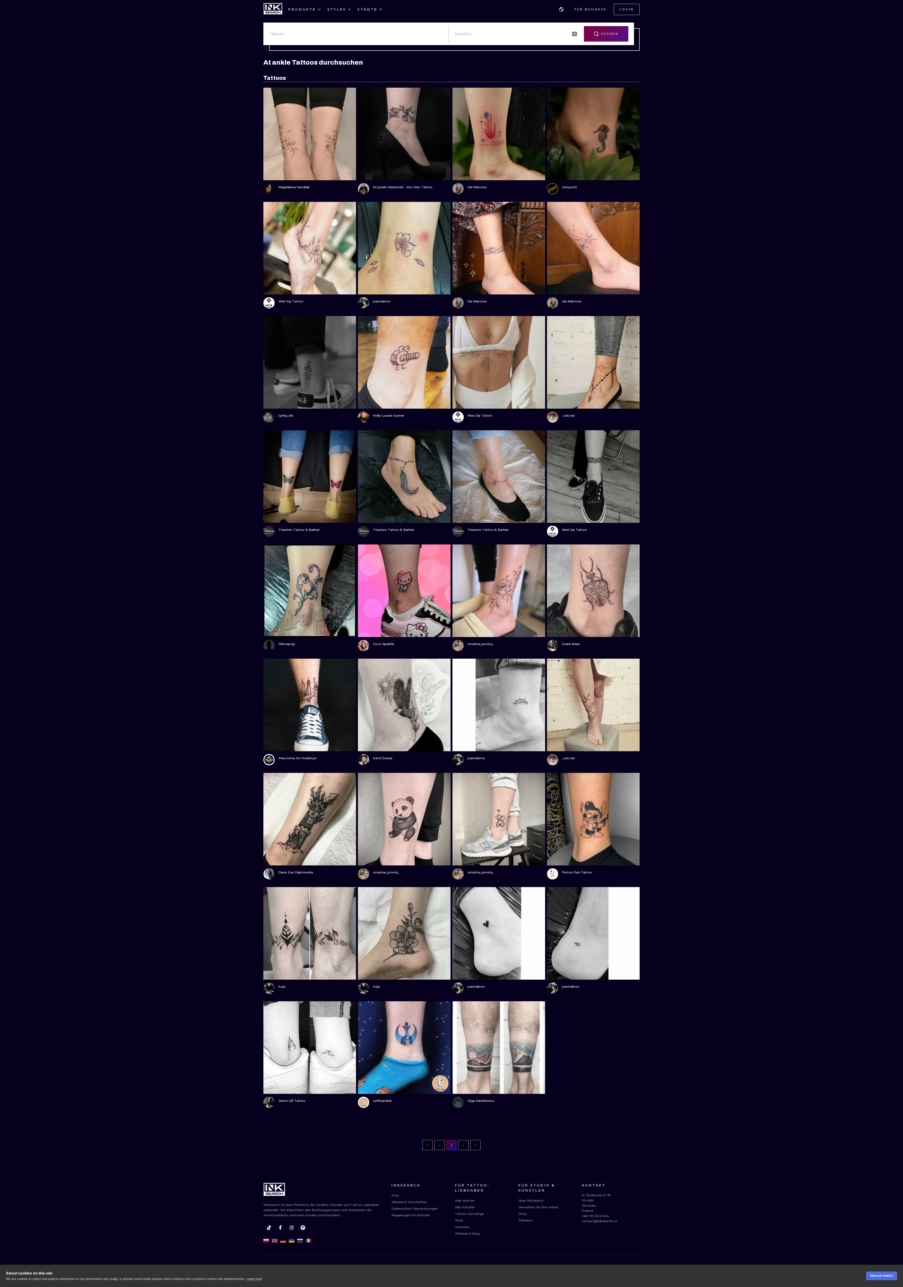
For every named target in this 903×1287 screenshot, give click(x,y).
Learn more (254, 1279)
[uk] (291, 1240)
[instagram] (291, 1227)
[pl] (266, 1240)
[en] (274, 1240)
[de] (283, 1240)
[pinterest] (303, 1227)
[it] (308, 1240)
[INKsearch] (272, 9)
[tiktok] (269, 1227)
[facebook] (280, 1227)
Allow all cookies (881, 1275)
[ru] (300, 1240)
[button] (561, 9)
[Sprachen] (561, 9)
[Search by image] (574, 33)
